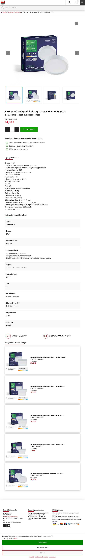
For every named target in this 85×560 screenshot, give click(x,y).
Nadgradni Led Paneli (14, 12)
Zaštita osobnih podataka (41, 557)
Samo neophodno (42, 547)
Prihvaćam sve (42, 542)
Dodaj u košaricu (30, 129)
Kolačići (32, 557)
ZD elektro (4, 12)
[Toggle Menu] (82, 2)
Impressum (52, 557)
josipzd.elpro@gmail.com (10, 516)
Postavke (42, 553)
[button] (77, 53)
